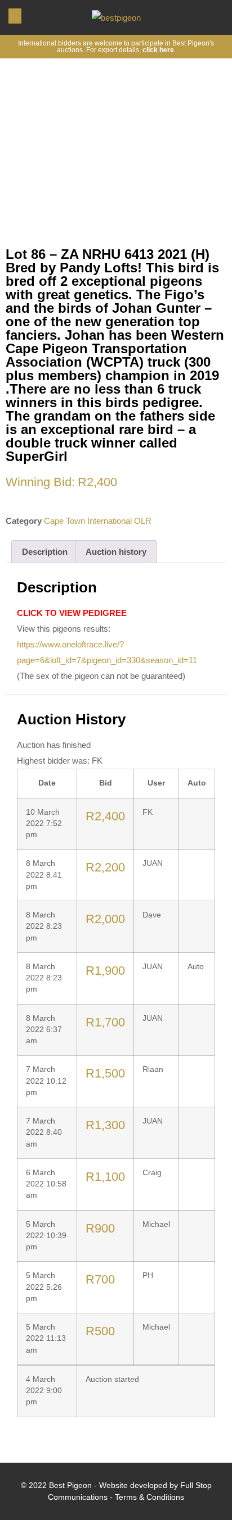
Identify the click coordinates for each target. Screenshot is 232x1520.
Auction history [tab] (116, 551)
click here (158, 50)
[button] (14, 16)
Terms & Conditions (149, 1496)
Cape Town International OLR (97, 521)
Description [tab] (45, 551)
